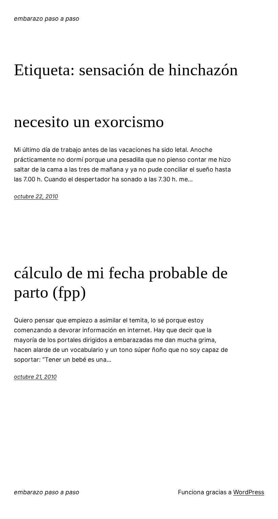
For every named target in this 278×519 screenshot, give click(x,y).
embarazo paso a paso (46, 18)
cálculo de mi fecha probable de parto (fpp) (121, 282)
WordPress (248, 492)
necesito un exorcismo (89, 121)
